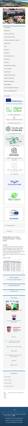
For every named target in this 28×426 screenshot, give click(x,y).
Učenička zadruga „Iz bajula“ (12, 40)
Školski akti (7, 72)
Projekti (6, 62)
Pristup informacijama (10, 91)
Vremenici (9, 231)
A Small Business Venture (14, 123)
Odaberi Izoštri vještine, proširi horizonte (14, 159)
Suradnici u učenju (7, 380)
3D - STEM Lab (14, 174)
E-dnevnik (7, 53)
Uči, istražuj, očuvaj (14, 145)
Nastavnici (7, 30)
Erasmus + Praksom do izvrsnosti (14, 103)
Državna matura (11, 225)
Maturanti (7, 59)
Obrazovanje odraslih (10, 65)
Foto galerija (8, 68)
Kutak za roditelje (9, 56)
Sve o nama (7, 27)
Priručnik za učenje (8, 383)
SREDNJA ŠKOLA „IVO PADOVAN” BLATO (9, 4)
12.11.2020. (5, 245)
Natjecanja (7, 43)
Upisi (5, 46)
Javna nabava (7, 84)
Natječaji (6, 49)
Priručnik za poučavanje (9, 386)
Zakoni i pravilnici (9, 78)
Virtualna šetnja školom (16, 310)
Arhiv (14, 410)
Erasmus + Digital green (14, 114)
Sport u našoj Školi (9, 37)
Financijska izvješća (9, 75)
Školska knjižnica (9, 81)
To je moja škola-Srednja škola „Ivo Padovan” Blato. (14, 321)
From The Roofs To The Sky (14, 133)
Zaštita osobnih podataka (11, 87)
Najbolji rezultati (9, 34)
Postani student (7, 376)
